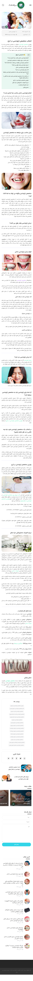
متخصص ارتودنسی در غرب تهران (17, 739)
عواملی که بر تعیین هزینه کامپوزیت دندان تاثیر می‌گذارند (13, 902)
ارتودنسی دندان (12, 31)
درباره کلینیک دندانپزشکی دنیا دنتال (20, 82)
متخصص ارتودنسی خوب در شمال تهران (17, 714)
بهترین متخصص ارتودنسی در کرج (20, 80)
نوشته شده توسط (10, 34)
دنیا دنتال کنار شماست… (23, 85)
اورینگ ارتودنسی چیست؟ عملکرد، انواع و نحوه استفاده (14, 946)
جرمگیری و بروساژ (18, 643)
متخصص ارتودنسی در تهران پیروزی (17, 725)
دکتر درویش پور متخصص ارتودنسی (11, 495)
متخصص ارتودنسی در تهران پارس (17, 722)
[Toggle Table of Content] (28, 55)
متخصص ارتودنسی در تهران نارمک (17, 734)
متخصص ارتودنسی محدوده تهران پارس (16, 745)
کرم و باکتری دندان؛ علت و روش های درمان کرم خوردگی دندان (13, 920)
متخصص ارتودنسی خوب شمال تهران (17, 717)
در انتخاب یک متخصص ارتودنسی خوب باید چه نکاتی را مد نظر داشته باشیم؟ (16, 77)
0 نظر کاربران (25, 34)
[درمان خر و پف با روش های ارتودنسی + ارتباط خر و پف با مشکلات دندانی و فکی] (27, 863)
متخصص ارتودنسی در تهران (17, 720)
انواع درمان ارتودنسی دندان (22, 67)
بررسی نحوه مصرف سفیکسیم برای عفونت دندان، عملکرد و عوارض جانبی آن (13, 883)
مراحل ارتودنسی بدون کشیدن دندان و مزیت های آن (13, 937)
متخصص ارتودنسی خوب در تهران (17, 711)
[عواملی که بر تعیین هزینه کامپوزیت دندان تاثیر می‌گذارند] (27, 901)
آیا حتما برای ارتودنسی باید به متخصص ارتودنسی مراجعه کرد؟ (15, 73)
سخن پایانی (25, 87)
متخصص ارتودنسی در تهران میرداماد (16, 731)
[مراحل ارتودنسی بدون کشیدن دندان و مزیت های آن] (27, 937)
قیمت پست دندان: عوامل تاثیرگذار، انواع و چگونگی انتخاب (14, 911)
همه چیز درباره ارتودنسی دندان (15, 874)
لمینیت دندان (28, 623)
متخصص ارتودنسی (23, 44)
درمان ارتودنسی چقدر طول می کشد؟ (20, 65)
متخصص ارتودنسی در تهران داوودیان (17, 728)
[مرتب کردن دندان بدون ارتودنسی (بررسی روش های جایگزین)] (27, 892)
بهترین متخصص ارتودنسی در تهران (17, 705)
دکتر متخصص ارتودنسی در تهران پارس (17, 708)
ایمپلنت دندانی (15, 571)
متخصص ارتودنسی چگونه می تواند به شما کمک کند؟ (16, 63)
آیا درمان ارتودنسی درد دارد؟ (22, 70)
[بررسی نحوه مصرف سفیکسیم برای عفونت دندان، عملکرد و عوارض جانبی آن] (27, 881)
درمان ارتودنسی (27, 360)
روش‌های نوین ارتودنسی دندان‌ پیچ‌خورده (15, 929)
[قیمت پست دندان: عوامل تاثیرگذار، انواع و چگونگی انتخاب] (27, 910)
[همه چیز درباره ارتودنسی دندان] (27, 874)
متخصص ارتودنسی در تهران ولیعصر (17, 737)
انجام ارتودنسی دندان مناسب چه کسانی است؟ (18, 58)
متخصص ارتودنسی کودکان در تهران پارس (16, 742)
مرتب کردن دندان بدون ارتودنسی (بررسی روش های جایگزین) (14, 893)
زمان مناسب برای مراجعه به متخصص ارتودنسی (18, 60)
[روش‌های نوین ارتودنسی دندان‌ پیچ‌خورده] (27, 928)
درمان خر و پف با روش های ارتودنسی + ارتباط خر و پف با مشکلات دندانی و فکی (13, 865)
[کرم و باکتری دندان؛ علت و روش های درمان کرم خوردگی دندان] (27, 919)
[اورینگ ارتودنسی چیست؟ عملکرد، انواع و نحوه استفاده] (27, 946)
